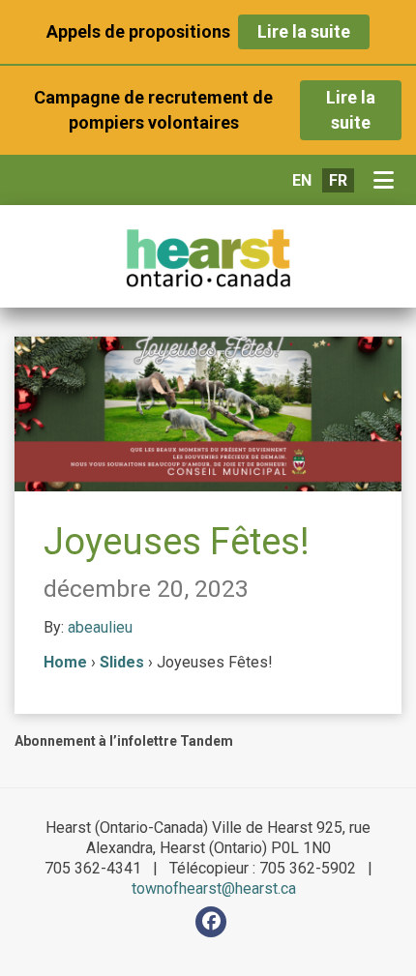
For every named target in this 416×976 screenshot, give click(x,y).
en (302, 180)
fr (338, 180)
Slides (122, 662)
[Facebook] (210, 921)
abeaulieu (100, 627)
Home (65, 662)
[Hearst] (208, 258)
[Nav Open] (387, 181)
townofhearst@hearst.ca (214, 888)
